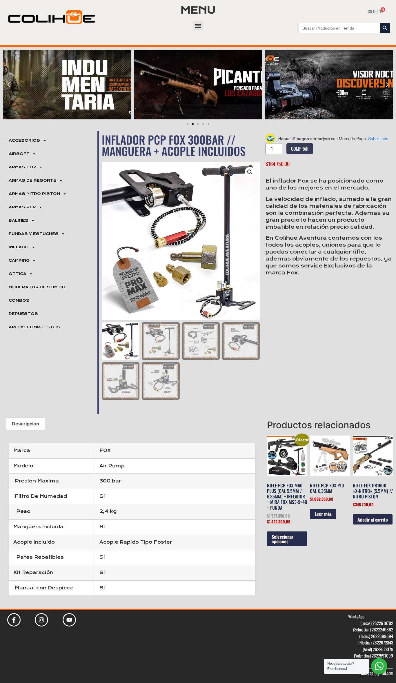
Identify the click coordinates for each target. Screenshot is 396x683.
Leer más (323, 513)
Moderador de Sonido (37, 287)
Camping (19, 260)
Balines (18, 220)
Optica (17, 274)
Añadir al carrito (372, 519)
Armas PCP (22, 207)
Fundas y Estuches (34, 234)
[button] (198, 25)
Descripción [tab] (25, 424)
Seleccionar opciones (282, 539)
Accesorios (24, 140)
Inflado (19, 247)
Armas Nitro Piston (34, 194)
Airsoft (19, 154)
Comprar (299, 148)
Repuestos (23, 314)
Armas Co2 (22, 167)
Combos (19, 300)
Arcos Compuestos (34, 327)
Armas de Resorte (32, 180)
